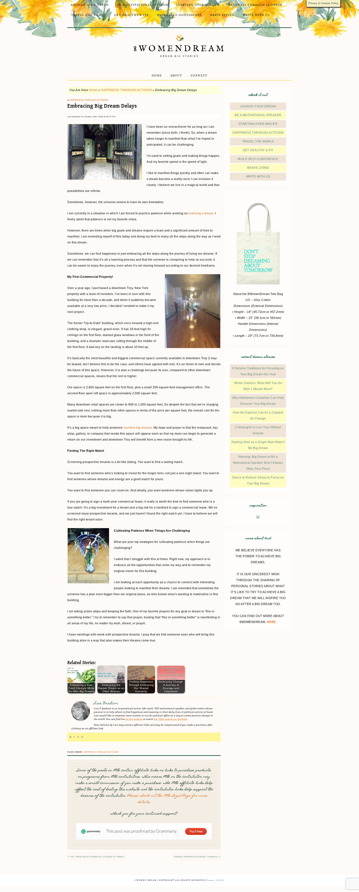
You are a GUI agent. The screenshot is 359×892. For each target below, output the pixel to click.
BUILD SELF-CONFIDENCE (258, 159)
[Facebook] (78, 737)
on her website (133, 719)
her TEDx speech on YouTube (170, 719)
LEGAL (220, 880)
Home (93, 90)
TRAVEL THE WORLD (258, 141)
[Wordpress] (70, 737)
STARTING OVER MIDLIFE (258, 123)
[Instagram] (82, 737)
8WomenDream (180, 48)
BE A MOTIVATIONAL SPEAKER (258, 115)
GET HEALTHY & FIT (258, 150)
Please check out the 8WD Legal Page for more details (167, 799)
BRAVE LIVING (258, 167)
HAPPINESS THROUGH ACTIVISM (126, 90)
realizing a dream (201, 213)
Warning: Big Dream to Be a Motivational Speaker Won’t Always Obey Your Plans (258, 462)
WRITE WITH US (258, 176)
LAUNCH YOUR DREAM (258, 106)
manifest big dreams (137, 427)
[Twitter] (74, 737)
